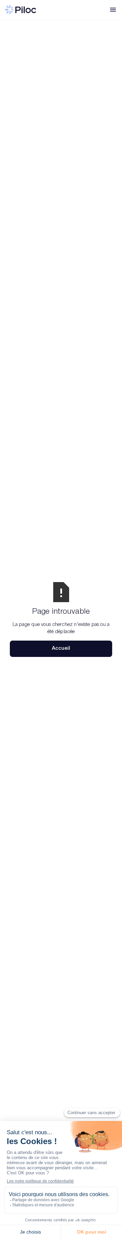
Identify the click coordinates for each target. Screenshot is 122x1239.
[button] (113, 10)
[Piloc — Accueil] (20, 9)
